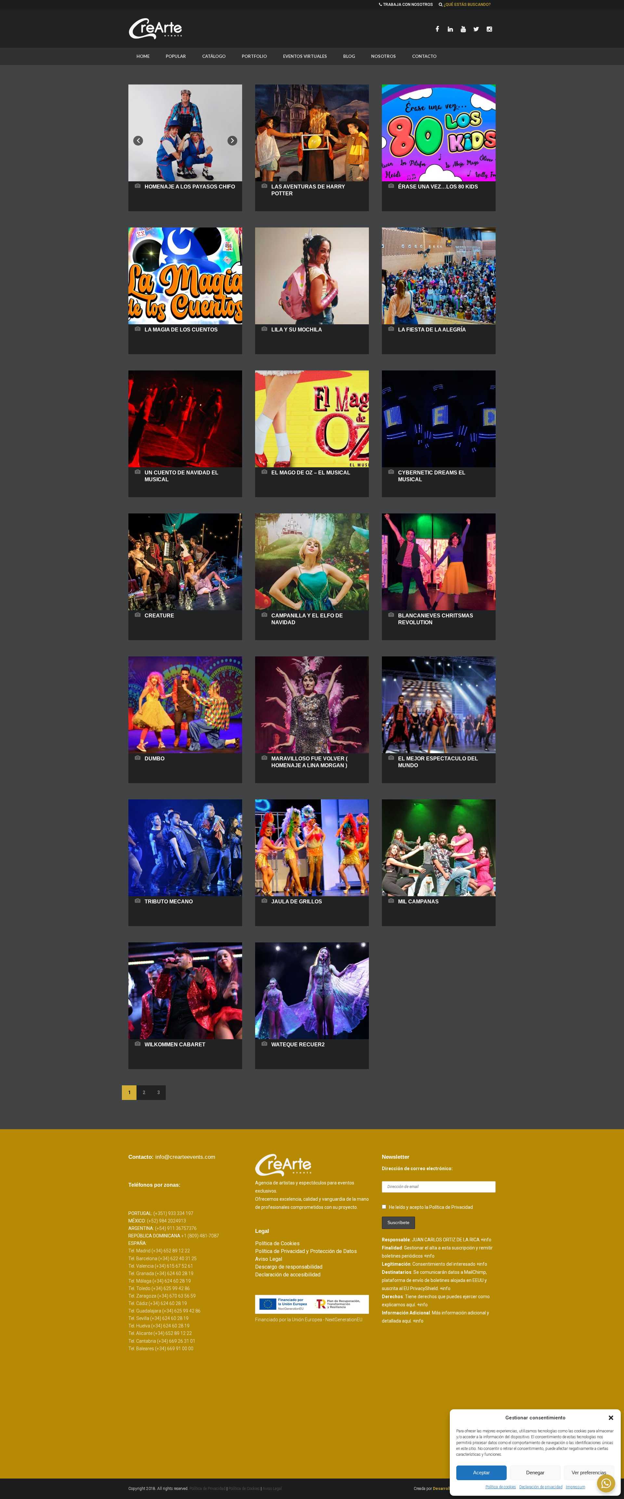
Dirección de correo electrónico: (417, 1168)
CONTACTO (424, 56)
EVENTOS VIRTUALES (305, 56)
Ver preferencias (589, 1472)
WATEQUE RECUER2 (298, 1044)
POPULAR (176, 56)
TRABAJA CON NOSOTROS (408, 4)
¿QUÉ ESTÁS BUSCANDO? (467, 4)
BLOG (349, 56)
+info (486, 1239)
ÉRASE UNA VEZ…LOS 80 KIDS (438, 186)
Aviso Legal (268, 1259)
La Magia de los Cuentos (181, 329)
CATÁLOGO (214, 56)
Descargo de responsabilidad (288, 1267)
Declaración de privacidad (541, 1487)
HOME (143, 56)
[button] (611, 1418)
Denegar (535, 1472)
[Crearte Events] (156, 29)
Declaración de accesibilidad (287, 1275)
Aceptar (481, 1472)
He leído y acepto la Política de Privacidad (431, 1207)
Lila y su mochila (296, 329)
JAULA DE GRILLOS (296, 901)
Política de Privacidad (208, 1488)
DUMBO (154, 758)
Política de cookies (501, 1487)
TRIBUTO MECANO (169, 901)
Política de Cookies (277, 1243)
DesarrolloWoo (447, 1488)
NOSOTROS (383, 56)
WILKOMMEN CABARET (175, 1044)
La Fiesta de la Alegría (432, 329)
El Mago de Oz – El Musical (310, 472)
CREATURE (159, 615)
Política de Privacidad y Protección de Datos (306, 1251)
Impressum (575, 1487)
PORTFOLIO (254, 56)
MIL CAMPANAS (418, 901)
